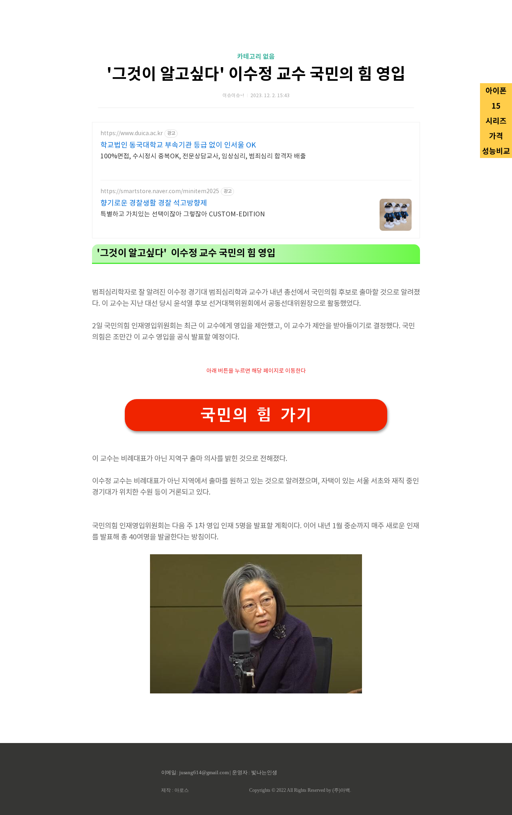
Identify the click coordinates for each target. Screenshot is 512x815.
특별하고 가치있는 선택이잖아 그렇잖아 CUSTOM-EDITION (182, 214)
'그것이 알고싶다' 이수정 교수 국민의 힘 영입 (256, 74)
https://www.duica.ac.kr (131, 133)
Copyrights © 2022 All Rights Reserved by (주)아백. (300, 790)
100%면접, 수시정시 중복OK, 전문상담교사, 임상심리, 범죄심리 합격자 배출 (203, 156)
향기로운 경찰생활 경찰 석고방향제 (153, 203)
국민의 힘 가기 (256, 414)
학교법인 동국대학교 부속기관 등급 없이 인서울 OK (178, 145)
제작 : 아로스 (175, 790)
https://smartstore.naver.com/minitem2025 (159, 191)
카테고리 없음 (256, 57)
